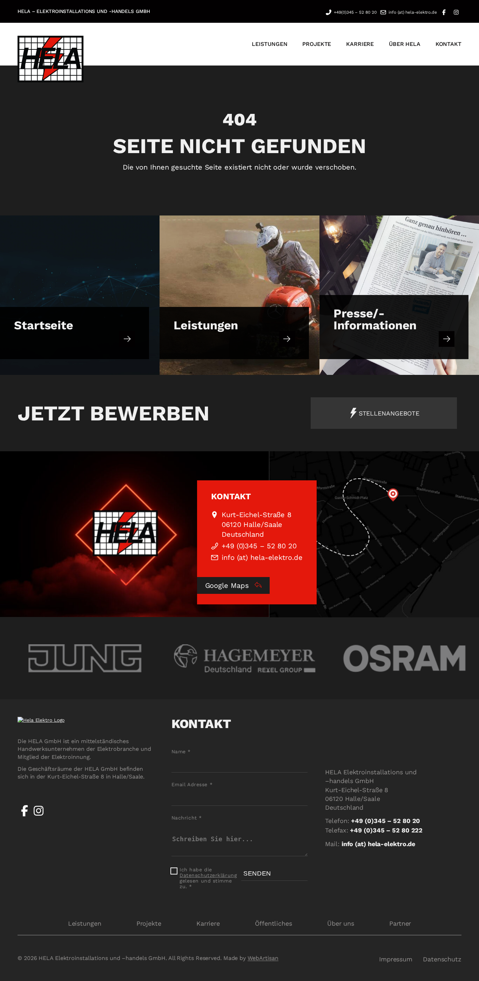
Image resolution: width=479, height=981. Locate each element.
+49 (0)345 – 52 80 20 (259, 546)
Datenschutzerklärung (208, 875)
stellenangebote (389, 413)
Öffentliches (273, 923)
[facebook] (25, 816)
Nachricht (186, 818)
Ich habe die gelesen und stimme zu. (208, 878)
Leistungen (84, 923)
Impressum (395, 959)
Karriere (208, 923)
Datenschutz (442, 959)
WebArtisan (263, 958)
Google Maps (228, 585)
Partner (400, 923)
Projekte (148, 923)
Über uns (340, 923)
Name (181, 751)
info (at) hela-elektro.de (413, 12)
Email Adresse (191, 784)
